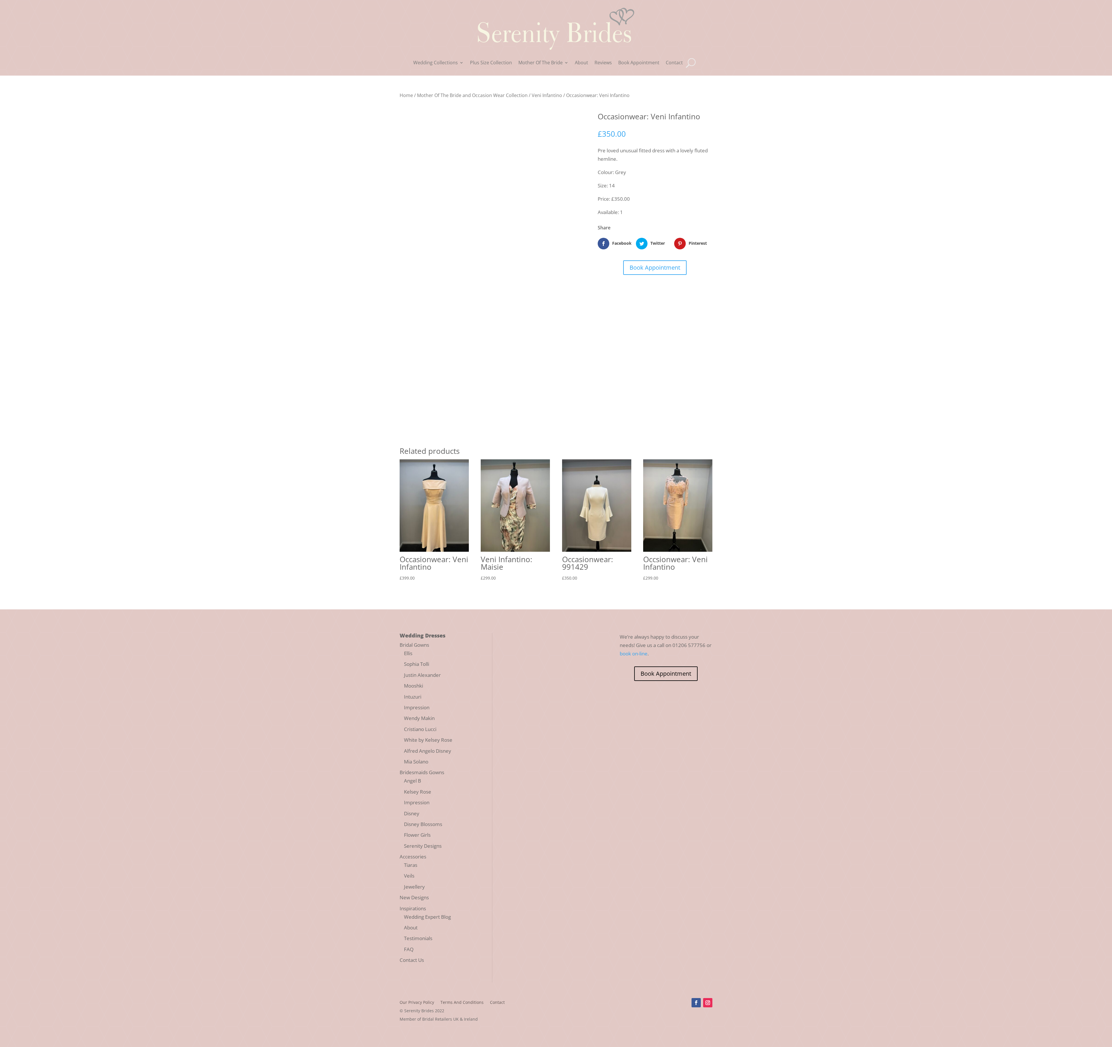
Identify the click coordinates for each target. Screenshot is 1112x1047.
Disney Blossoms (423, 824)
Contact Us (412, 960)
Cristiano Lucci (420, 729)
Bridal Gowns (414, 645)
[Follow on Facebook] (696, 1002)
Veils (409, 875)
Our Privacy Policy (417, 1002)
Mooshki (413, 685)
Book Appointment (638, 63)
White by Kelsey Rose (428, 740)
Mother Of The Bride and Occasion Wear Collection (472, 95)
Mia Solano (416, 761)
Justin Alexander (422, 675)
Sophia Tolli (416, 664)
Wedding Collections (435, 63)
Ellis (408, 653)
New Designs (414, 897)
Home (406, 95)
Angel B (412, 780)
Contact (674, 63)
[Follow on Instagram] (707, 1002)
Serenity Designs (423, 846)
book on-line (634, 653)
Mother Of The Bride (540, 63)
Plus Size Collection (491, 63)
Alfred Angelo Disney (427, 751)
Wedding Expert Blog (427, 916)
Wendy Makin (419, 718)
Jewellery (414, 886)
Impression (416, 707)
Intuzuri (412, 696)
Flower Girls (417, 835)
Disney (411, 813)
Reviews (603, 63)
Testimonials (418, 938)
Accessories (413, 856)
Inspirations (413, 908)
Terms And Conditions (462, 1002)
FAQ (409, 949)
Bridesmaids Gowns (422, 772)
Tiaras (410, 865)
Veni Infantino (547, 95)
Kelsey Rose (417, 791)
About (581, 63)
